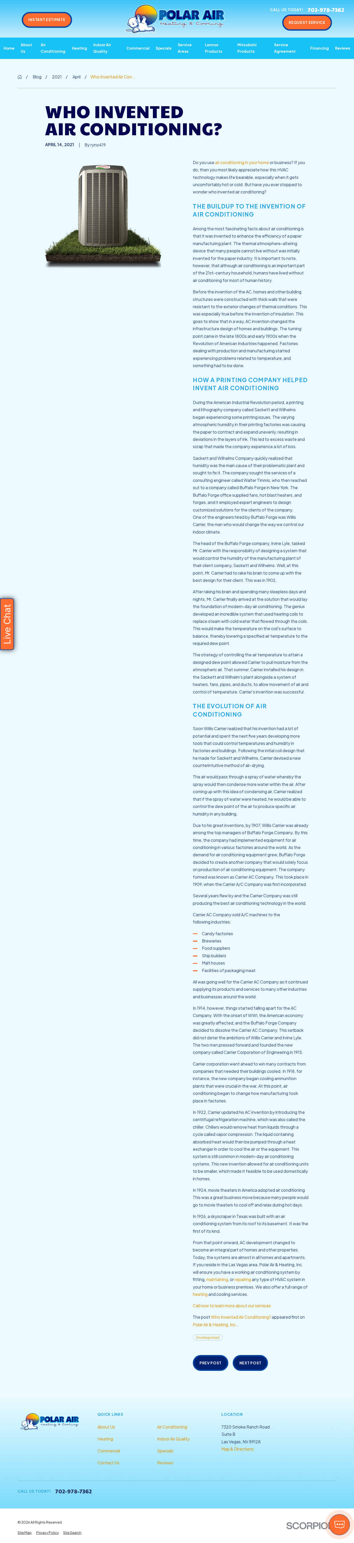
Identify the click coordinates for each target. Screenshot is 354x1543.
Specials (165, 1450)
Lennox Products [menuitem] (213, 48)
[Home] (175, 18)
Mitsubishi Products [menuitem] (247, 48)
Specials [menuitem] (164, 48)
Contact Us (108, 1462)
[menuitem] (25, 1532)
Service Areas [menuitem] (185, 48)
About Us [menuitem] (26, 48)
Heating (105, 1438)
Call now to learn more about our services (232, 1305)
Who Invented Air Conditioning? (241, 1317)
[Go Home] (20, 77)
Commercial (108, 1450)
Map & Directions (237, 1449)
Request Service (307, 22)
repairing (243, 1279)
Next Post (250, 1363)
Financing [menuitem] (319, 48)
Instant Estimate (46, 19)
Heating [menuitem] (79, 48)
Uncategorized (207, 1337)
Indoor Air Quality (173, 1438)
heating (200, 1294)
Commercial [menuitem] (138, 48)
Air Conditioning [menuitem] (53, 48)
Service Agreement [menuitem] (285, 48)
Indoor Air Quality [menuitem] (102, 48)
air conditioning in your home (242, 162)
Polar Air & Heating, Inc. (215, 1324)
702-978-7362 (326, 10)
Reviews (165, 1462)
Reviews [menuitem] (342, 48)
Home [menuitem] (9, 48)
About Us (106, 1427)
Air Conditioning (172, 1427)
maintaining (217, 1279)
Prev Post (211, 1363)
